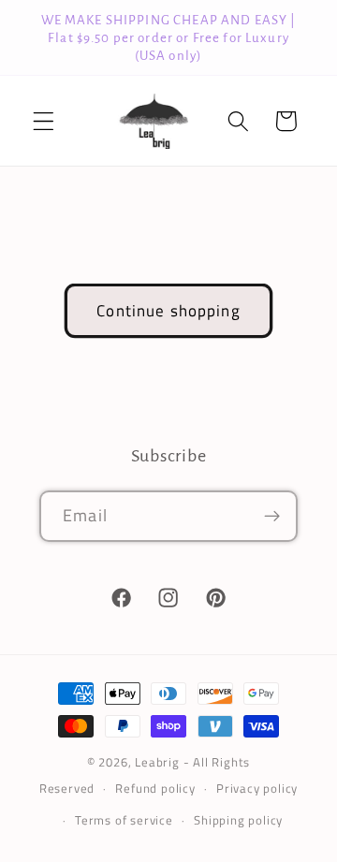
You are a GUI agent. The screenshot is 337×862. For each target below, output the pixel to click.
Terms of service (124, 820)
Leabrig (157, 762)
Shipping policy (238, 820)
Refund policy (155, 788)
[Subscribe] (272, 516)
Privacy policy (257, 788)
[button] (43, 121)
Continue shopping (168, 310)
